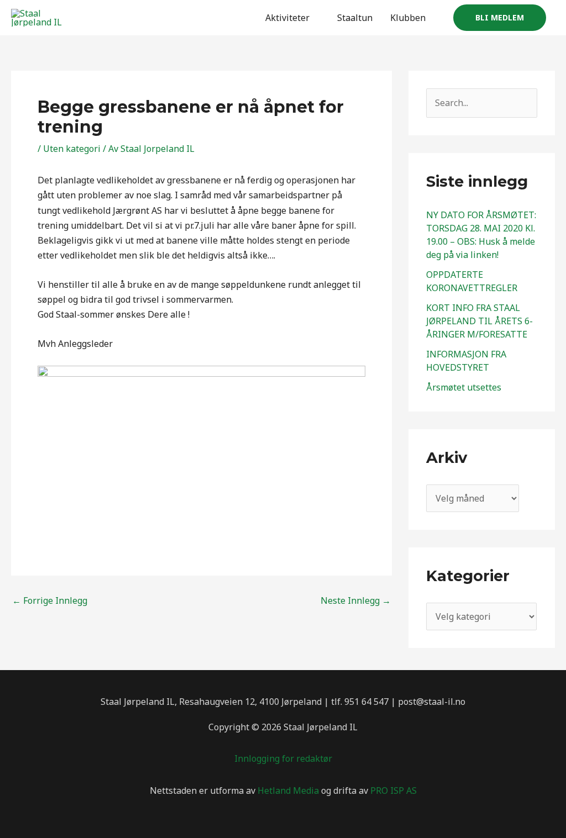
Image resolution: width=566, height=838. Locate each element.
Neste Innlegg (356, 600)
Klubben (408, 18)
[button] (499, 17)
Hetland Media (288, 790)
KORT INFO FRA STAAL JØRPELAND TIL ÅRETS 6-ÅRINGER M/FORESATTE (479, 321)
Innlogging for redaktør (283, 758)
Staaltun (355, 18)
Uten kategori (72, 149)
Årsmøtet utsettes (463, 387)
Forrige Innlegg (49, 600)
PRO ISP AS (393, 790)
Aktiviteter (287, 18)
